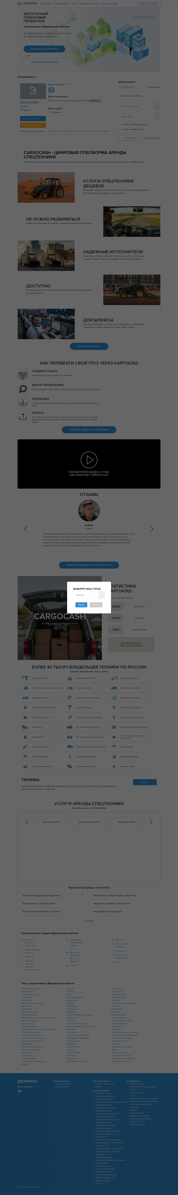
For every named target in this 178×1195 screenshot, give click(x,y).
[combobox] (86, 595)
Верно (81, 605)
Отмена (96, 605)
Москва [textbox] (80, 595)
